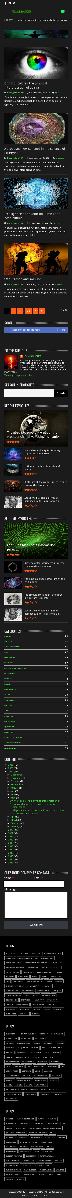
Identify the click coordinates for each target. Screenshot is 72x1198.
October (15, 781)
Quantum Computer (15, 1133)
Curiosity (52, 1000)
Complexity (27, 991)
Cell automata (34, 981)
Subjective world (14, 1156)
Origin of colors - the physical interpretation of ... (36, 800)
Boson (35, 977)
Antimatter (47, 958)
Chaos (49, 981)
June (13, 794)
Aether (24, 953)
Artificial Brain (13, 963)
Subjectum (31, 1156)
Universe (60, 158)
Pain (43, 1089)
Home (25, 1195)
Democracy (11, 1009)
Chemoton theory (15, 986)
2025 (11, 768)
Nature (34, 1089)
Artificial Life (56, 963)
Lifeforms (26, 1071)
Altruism (10, 958)
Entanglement (28, 1034)
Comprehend (43, 991)
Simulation (46, 1142)
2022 (11, 833)
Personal (44, 1094)
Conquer (56, 991)
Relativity (9, 732)
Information (12, 1062)
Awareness (28, 972)
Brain (7, 684)
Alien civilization (13, 737)
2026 (11, 764)
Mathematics (12, 1076)
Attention (33, 967)
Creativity (38, 1000)
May (13, 797)
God (6, 652)
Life (62, 1066)
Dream (37, 1009)
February (16, 823)
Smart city (11, 1147)
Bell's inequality (45, 972)
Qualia (58, 92)
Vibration (29, 1174)
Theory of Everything (31, 1165)
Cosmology (10, 700)
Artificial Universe (15, 967)
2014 (11, 859)
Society (56, 223)
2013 (11, 862)
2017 (11, 849)
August (15, 787)
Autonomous (12, 972)
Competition (12, 991)
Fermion (59, 1043)
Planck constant (25, 1119)
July (13, 791)
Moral (29, 1085)
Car (7, 981)
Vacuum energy (13, 1174)
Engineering (10, 748)
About (14, 953)
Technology (12, 1165)
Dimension (25, 1009)
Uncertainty (45, 1170)
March (14, 819)
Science (61, 1137)
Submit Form (36, 924)
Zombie (20, 1179)
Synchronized (44, 1160)
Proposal (40, 1123)
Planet (41, 1119)
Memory (9, 1080)
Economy (57, 1009)
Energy (35, 1014)
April (13, 816)
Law (29, 1066)
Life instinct (12, 1071)
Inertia (36, 1057)
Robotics (8, 716)
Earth (47, 1009)
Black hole (23, 977)
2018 (11, 846)
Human (7, 636)
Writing (9, 1179)
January (15, 826)
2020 (11, 839)
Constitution (31, 995)
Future (34, 1048)
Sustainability (13, 1160)
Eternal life (11, 1038)
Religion (23, 1137)
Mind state (40, 1080)
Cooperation (48, 995)
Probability (25, 1123)
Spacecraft (25, 1151)
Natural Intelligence (16, 1089)
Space (7, 695)
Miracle (53, 1080)
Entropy (43, 1034)
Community (10, 689)
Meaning (56, 1076)
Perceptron (30, 1094)
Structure (47, 1151)
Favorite (48, 1043)
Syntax (58, 1160)
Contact (46, 1195)
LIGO (8, 1066)
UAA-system (30, 1170)
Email (38, 878)
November (17, 778)
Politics (8, 705)
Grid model (36, 1052)
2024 (11, 771)
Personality (59, 1094)
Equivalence (57, 1034)
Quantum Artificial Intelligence (45, 1128)
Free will (10, 1048)
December (17, 774)
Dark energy (22, 1004)
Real (52, 1133)
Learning (52, 1066)
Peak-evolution (13, 1094)
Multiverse (41, 1085)
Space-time (11, 1151)
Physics (8, 679)
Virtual (41, 1174)
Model (9, 1085)
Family (37, 1043)
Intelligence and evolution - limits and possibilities (37, 810)
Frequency (23, 1048)
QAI (63, 1123)
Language (18, 1066)
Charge (58, 981)
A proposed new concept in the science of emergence (33, 805)
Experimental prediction (18, 1043)
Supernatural (46, 1156)
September (17, 784)
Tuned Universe (13, 1170)
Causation (18, 981)
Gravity (9, 1052)
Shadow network (28, 1142)
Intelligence (10, 673)
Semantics (11, 1142)
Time (6, 711)
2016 (11, 852)
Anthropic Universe (14, 743)
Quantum (9, 727)
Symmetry (29, 1160)
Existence (39, 1038)
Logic (37, 1071)
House (56, 1052)
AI (7, 953)
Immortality (22, 1057)
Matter (26, 1076)
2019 (11, 842)
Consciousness (11, 647)
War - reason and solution (23, 279)
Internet (42, 1062)
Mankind (48, 1071)
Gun (47, 1052)
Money (19, 1085)
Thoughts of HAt (32, 356)
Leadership (39, 1066)
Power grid (11, 1123)
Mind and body (24, 1080)
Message (11, 889)
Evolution (9, 657)
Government (55, 1048)
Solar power (37, 1147)
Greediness (22, 1052)
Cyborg (9, 1004)
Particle (53, 1089)
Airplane (36, 953)
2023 (11, 829)
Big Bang (10, 977)
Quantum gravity (37, 1133)
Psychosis (53, 1123)
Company (46, 986)
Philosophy (11, 1099)
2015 (11, 856)
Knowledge (9, 721)
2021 (11, 836)
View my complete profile (18, 375)
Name (8, 878)
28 (28, 310)
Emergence (11, 1014)
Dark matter (38, 1004)
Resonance (36, 1137)
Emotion (24, 1014)
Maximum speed (41, 1076)
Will (59, 1174)
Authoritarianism (51, 967)
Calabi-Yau (56, 977)
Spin (37, 1151)
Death (51, 1004)
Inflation (48, 1057)
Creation (25, 1000)
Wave (51, 1174)
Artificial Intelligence (15, 668)
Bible (59, 972)
